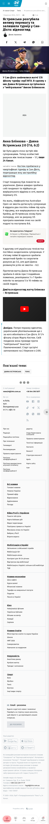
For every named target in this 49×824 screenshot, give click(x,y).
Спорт (10, 674)
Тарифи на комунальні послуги (20, 590)
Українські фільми (14, 612)
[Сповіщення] (46, 3)
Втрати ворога (13, 537)
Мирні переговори (14, 523)
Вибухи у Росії (13, 533)
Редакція (6, 433)
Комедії (10, 619)
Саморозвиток (13, 644)
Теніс (19, 11)
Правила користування (12, 453)
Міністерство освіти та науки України (22, 634)
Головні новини (13, 487)
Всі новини (12, 484)
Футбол (10, 681)
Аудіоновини (12, 501)
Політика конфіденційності (10, 458)
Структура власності (34, 455)
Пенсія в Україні (13, 597)
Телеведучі (7, 445)
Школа (10, 637)
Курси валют (12, 583)
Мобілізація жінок (14, 555)
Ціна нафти (12, 580)
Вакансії (29, 451)
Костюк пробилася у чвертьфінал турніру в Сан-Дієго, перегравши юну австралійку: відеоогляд (21, 171)
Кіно (9, 605)
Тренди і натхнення (15, 666)
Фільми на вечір (14, 615)
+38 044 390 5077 (33, 391)
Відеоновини (12, 498)
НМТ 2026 (11, 641)
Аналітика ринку (14, 659)
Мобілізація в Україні (17, 545)
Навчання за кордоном (16, 647)
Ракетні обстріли (14, 516)
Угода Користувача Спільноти (33, 433)
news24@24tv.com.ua (12, 391)
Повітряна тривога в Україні (19, 526)
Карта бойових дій (14, 520)
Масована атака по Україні (18, 530)
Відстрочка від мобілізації (18, 562)
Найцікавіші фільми (15, 609)
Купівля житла (13, 663)
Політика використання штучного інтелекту (12, 464)
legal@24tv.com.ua (32, 785)
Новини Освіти (14, 630)
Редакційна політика (11, 437)
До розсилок (16, 724)
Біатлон (10, 688)
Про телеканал (9, 441)
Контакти (29, 447)
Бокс (9, 678)
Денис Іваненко (15, 35)
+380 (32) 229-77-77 (17, 783)
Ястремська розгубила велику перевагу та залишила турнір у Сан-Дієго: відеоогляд (34, 11)
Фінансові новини (14, 587)
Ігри (28, 468)
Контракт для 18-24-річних (18, 559)
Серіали (10, 622)
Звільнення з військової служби (20, 548)
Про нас (6, 429)
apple (27, 741)
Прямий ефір (12, 494)
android (10, 741)
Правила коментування (35, 439)
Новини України (13, 491)
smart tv (10, 748)
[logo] (16, 3)
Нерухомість (13, 656)
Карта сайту (30, 463)
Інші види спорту (14, 691)
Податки (10, 593)
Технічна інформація (34, 443)
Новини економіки (16, 576)
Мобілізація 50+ (13, 552)
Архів (28, 459)
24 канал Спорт (9, 11)
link (27, 401)
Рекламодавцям (9, 449)
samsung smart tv (27, 748)
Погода (10, 504)
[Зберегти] (42, 42)
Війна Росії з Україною (18, 513)
